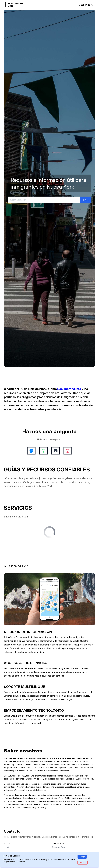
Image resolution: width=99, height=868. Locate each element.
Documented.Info (69, 389)
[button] (85, 5)
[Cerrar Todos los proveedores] (21, 561)
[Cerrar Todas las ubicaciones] (21, 552)
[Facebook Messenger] (31, 450)
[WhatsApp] (43, 450)
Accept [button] (82, 856)
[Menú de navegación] (74, 5)
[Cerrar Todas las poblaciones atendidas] (28, 570)
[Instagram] (68, 450)
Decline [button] (82, 862)
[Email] (55, 450)
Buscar (87, 200)
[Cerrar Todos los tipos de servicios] (24, 543)
